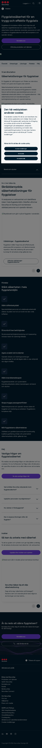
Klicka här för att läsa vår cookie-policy (17, 143)
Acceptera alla (21, 158)
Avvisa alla (21, 153)
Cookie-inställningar (21, 148)
